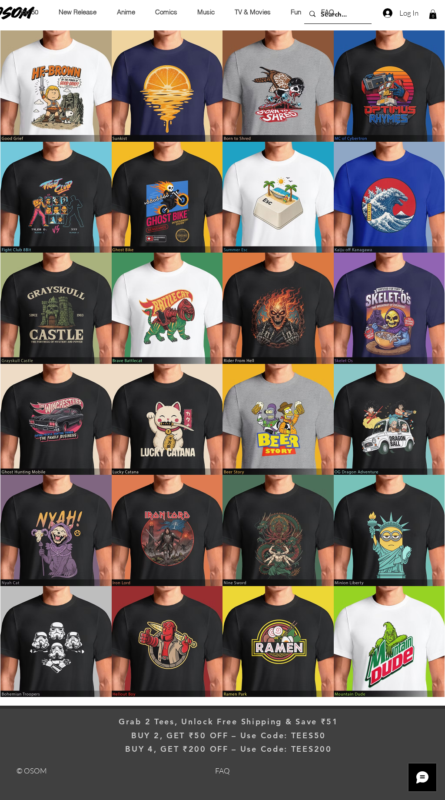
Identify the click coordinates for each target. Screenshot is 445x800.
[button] (433, 14)
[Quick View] (56, 86)
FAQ (222, 770)
